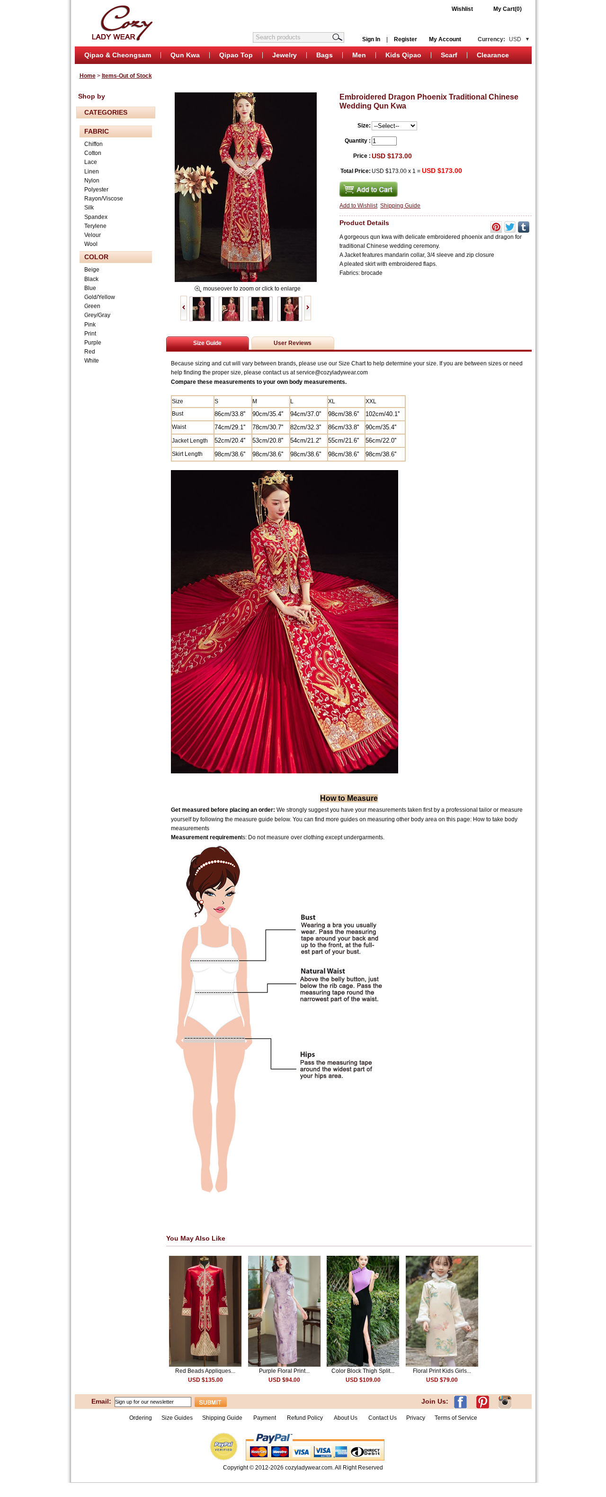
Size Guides (177, 1418)
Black (91, 279)
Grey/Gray (97, 315)
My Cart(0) (507, 9)
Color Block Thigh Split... (362, 1371)
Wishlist (462, 9)
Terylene (95, 226)
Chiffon (93, 144)
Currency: (499, 39)
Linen (91, 171)
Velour (92, 235)
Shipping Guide (400, 205)
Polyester (96, 189)
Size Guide (207, 343)
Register (405, 39)
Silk (89, 207)
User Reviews (293, 343)
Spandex (95, 217)
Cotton (92, 153)
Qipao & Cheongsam (117, 55)
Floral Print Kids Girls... (442, 1371)
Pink (90, 324)
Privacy (415, 1418)
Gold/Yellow (99, 297)
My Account (445, 39)
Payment (264, 1418)
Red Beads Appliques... (205, 1371)
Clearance (493, 55)
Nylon (91, 180)
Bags (324, 55)
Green (92, 306)
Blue (90, 288)
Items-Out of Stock (127, 76)
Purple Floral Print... (284, 1371)
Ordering (140, 1418)
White (91, 360)
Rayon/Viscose (103, 198)
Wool (91, 244)
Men (359, 55)
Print (90, 333)
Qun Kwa (185, 55)
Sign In (371, 39)
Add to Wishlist (358, 205)
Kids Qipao (403, 55)
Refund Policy (305, 1418)
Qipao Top (236, 55)
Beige (91, 269)
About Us (346, 1418)
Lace (90, 162)
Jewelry (284, 55)
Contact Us (382, 1418)
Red (89, 351)
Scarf (449, 55)
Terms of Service (456, 1418)
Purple (92, 342)
